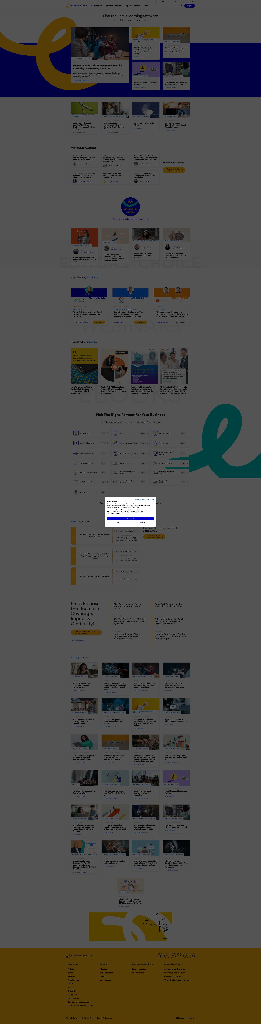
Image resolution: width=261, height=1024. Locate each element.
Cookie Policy (150, 499)
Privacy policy (140, 499)
